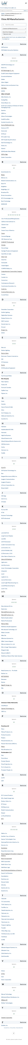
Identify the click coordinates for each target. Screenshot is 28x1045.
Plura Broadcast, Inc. (6, 749)
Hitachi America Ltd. (6, 438)
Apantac (3, 110)
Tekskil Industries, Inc (7, 910)
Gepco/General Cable (7, 407)
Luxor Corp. (4, 588)
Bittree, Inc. (4, 177)
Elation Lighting (5, 350)
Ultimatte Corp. (5, 950)
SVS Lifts (3, 885)
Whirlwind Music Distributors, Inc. (10, 997)
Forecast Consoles (6, 387)
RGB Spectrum (5, 807)
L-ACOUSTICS (5, 533)
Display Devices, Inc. (6, 318)
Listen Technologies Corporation (10, 568)
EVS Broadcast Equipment (8, 368)
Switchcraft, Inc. (5, 888)
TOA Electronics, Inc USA (8, 933)
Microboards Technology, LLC (9, 629)
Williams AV (4, 1000)
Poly (2, 755)
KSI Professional (5, 518)
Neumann (3, 679)
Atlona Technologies (6, 116)
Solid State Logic (5, 867)
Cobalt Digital (4, 265)
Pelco (2, 729)
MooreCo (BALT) (5, 653)
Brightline (4, 186)
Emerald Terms (7, 1027)
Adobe (3, 79)
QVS (2, 780)
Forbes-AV (4, 384)
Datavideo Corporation (7, 309)
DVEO (3, 333)
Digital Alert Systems (6, 315)
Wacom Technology (6, 994)
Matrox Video (4, 623)
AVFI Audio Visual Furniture (8, 139)
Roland (3, 813)
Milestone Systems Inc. (7, 638)
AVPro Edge (4, 154)
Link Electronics (5, 565)
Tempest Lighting (6, 925)
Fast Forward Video (6, 376)
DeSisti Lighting (5, 312)
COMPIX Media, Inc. (6, 268)
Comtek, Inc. (4, 277)
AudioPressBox (5, 119)
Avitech (3, 148)
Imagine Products (6, 482)
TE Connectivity (5, 901)
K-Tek (2, 512)
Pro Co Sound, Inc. (6, 767)
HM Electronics (5, 444)
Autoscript (4, 131)
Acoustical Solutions (6, 76)
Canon (3, 233)
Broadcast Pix (5, 192)
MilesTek (3, 635)
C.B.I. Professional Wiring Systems (10, 218)
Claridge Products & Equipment (9, 251)
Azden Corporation (6, 157)
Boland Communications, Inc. (9, 180)
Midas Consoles (5, 632)
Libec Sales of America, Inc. (8, 556)
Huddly (3, 453)
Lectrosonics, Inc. (6, 547)
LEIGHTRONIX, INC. (7, 550)
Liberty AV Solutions (6, 559)
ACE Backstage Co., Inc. (7, 70)
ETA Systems (4, 362)
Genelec (3, 404)
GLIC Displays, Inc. (6, 413)
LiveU (2, 574)
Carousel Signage (5, 236)
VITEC (3, 973)
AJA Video (4, 88)
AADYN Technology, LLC (7, 64)
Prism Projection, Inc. (6, 764)
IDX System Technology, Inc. (8, 470)
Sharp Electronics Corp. (7, 851)
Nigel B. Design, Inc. (6, 685)
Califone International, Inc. (8, 221)
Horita (3, 447)
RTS (2, 818)
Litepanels (4, 571)
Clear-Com (4, 256)
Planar (3, 746)
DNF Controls (5, 321)
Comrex (3, 274)
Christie (3, 245)
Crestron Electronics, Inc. (8, 292)
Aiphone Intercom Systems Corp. (10, 85)
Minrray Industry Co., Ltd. (8, 644)
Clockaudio (4, 262)
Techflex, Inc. (4, 907)
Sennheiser (4, 848)
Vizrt (2, 976)
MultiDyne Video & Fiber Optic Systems (11, 656)
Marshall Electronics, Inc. (8, 612)
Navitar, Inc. (4, 673)
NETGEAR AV (5, 676)
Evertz (3, 365)
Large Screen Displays (7, 536)
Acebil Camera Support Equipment (10, 73)
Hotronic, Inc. (4, 450)
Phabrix (3, 738)
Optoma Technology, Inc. (7, 708)
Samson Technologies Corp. (8, 839)
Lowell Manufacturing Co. (8, 585)
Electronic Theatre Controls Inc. (9, 356)
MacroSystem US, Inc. (7, 606)
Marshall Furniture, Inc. (7, 615)
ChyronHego (4, 248)
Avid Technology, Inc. (6, 142)
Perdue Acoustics (6, 735)
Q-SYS (3, 778)
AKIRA (3, 91)
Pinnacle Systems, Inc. (7, 740)
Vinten (3, 971)
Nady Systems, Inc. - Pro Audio (9, 670)
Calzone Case (4, 224)
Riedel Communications (7, 810)
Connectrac (4, 280)
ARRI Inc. (3, 113)
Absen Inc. (4, 67)
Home (2, 13)
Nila (2, 688)
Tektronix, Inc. (5, 913)
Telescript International (7, 919)
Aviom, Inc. (4, 145)
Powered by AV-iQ (19, 1027)
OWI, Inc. (3, 711)
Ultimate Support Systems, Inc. (9, 947)
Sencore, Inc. (4, 845)
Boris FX (3, 183)
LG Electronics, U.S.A (6, 553)
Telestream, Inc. (5, 922)
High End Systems (6, 435)
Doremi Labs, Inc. (5, 324)
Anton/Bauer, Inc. (6, 103)
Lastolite (3, 539)
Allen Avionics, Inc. (6, 97)
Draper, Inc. (4, 330)
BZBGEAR (4, 204)
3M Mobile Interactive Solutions (9, 50)
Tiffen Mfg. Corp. (6, 931)
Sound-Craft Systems (6, 873)
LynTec (3, 591)
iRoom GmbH (4, 488)
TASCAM (3, 898)
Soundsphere (4, 876)
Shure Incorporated (6, 858)
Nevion (3, 682)
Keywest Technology (6, 515)
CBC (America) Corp (6, 239)
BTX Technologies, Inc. (7, 198)
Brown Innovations (6, 195)
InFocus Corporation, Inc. (8, 485)
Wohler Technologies (7, 1003)
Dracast (3, 327)
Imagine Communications (8, 479)
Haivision (3, 426)
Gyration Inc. (4, 419)
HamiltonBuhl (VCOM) (7, 429)
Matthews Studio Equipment (8, 626)
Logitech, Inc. (4, 577)
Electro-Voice (4, 353)
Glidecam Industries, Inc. (7, 416)
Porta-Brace (4, 758)
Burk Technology (5, 201)
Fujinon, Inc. (4, 393)
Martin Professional (6, 621)
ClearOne (3, 259)
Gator (2, 401)
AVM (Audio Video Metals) (8, 151)
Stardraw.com (5, 879)
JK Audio (3, 501)
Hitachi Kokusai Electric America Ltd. (11, 441)
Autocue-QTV (5, 128)
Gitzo (2, 410)
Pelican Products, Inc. (7, 732)
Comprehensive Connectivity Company (11, 271)
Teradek (3, 928)
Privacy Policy (12, 1027)
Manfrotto (4, 609)
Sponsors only (7, 34)
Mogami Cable (5, 650)
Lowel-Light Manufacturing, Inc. (9, 582)
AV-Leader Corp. (5, 137)
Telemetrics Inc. (5, 916)
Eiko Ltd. (3, 347)
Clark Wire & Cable (6, 254)
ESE (2, 359)
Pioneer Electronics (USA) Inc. (9, 743)
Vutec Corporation (6, 979)
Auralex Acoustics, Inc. (7, 122)
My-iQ (14, 7)
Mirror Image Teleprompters (8, 647)
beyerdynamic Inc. (6, 172)
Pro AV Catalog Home (5, 7)
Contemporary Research (7, 283)
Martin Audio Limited (6, 618)
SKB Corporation (5, 861)
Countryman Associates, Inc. (8, 286)
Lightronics (4, 562)
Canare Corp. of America (7, 230)
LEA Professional (5, 541)
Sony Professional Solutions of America (11, 870)
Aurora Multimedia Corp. (7, 125)
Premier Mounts (5, 761)
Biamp (3, 175)
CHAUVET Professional (7, 242)
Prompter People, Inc (7, 770)
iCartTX (3, 467)
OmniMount (4, 705)
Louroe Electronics (6, 580)
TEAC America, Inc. (6, 904)
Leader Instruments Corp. (8, 544)
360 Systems (4, 47)
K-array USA (4, 509)
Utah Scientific (5, 956)
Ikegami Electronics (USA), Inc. (9, 476)
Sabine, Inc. (4, 833)
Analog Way (4, 100)
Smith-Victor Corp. (6, 864)
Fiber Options (5, 381)
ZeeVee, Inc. (4, 1025)
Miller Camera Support (7, 641)
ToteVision (4, 936)
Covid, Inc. (4, 289)
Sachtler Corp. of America (8, 836)
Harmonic (3, 432)
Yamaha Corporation (6, 1017)
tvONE (3, 939)
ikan (2, 473)
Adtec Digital (4, 82)
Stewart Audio (5, 882)
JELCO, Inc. (4, 499)
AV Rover (3, 134)
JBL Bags (3, 496)
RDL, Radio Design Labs (7, 798)
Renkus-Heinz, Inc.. (6, 801)
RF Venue (3, 804)
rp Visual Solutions (6, 816)
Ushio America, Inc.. (6, 953)
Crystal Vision (4, 295)
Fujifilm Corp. (4, 390)
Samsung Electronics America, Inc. (10, 842)
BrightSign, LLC (5, 189)
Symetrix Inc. (4, 890)
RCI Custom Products (7, 795)
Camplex (3, 227)
